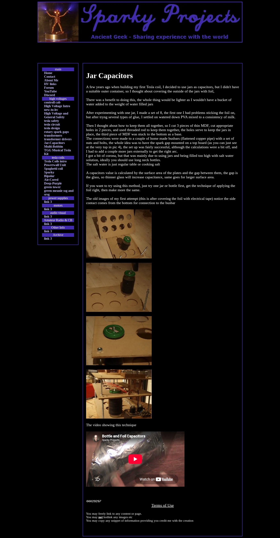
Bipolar (49, 176)
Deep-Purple (53, 183)
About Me (51, 80)
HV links (50, 84)
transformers (53, 135)
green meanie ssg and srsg (59, 192)
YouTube (50, 91)
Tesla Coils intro (55, 161)
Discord (49, 95)
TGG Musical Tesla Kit (57, 152)
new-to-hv (51, 109)
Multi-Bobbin (53, 146)
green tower (52, 187)
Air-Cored (51, 179)
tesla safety (51, 120)
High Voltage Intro (57, 106)
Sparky (49, 172)
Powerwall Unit (55, 165)
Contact (49, 76)
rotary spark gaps (56, 132)
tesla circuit (52, 124)
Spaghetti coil (53, 168)
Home (48, 73)
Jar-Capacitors (54, 143)
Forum (49, 87)
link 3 (48, 201)
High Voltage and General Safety (56, 115)
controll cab (52, 102)
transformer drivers (58, 139)
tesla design (52, 128)
